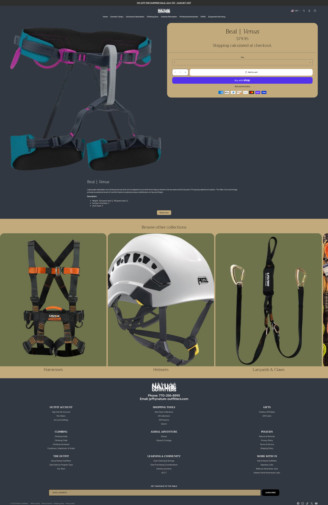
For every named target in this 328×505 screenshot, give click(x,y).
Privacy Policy (267, 440)
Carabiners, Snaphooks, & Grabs (61, 448)
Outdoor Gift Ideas (267, 412)
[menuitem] (105, 17)
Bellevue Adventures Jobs (267, 468)
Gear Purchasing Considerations (164, 464)
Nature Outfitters (22, 503)
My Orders (61, 416)
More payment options (242, 86)
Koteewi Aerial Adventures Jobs (267, 472)
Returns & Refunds (267, 436)
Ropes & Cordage (163, 440)
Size (242, 57)
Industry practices (163, 468)
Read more (164, 213)
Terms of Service (267, 444)
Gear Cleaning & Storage (163, 460)
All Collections (164, 416)
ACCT (164, 472)
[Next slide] (315, 303)
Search (164, 424)
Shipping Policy (266, 448)
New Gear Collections (164, 412)
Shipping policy (59, 503)
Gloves (164, 436)
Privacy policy (70, 503)
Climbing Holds (61, 436)
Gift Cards (267, 416)
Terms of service (47, 503)
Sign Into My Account (61, 412)
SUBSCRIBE (270, 492)
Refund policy (35, 503)
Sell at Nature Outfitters (267, 460)
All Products (164, 420)
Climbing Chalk (61, 440)
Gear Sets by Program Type (61, 464)
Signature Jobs (267, 464)
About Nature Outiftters (61, 460)
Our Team (61, 468)
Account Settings (61, 420)
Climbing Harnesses (61, 444)
